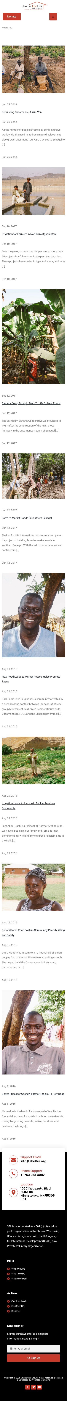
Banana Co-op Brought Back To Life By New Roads (31, 403)
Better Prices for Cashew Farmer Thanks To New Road (33, 1094)
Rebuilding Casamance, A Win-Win (22, 112)
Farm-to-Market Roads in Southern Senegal (27, 518)
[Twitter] (33, 1387)
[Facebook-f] (27, 1387)
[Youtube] (39, 1387)
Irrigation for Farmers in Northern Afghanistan (29, 234)
